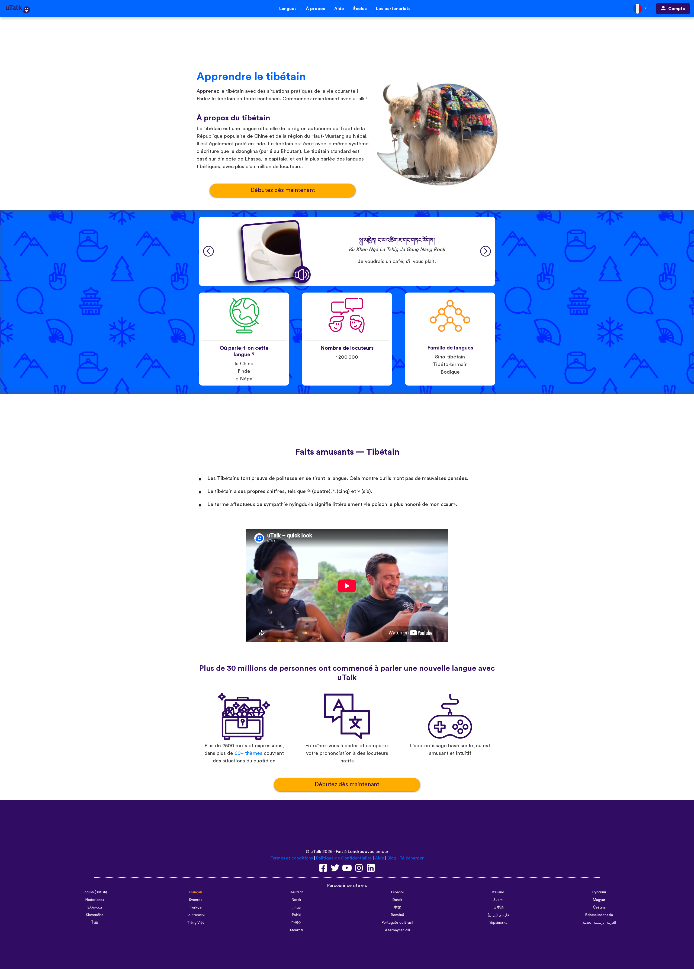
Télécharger (412, 858)
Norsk (296, 900)
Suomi (498, 900)
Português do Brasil (397, 923)
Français (196, 892)
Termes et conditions (291, 858)
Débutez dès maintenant (282, 190)
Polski (296, 915)
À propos (315, 9)
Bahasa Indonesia (599, 915)
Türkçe (196, 907)
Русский (599, 892)
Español (397, 892)
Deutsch (296, 892)
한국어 (296, 923)
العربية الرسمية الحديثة (599, 923)
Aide (339, 9)
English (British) (95, 892)
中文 (397, 907)
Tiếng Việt (195, 923)
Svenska (196, 900)
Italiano (498, 892)
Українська (498, 923)
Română (397, 915)
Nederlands (94, 900)
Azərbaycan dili (397, 930)
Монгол (296, 930)
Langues (288, 9)
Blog (391, 858)
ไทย (95, 923)
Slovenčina (95, 915)
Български (196, 915)
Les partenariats (393, 9)
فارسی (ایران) (498, 915)
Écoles (360, 9)
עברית (297, 907)
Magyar (599, 900)
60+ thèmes (248, 753)
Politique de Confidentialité (344, 858)
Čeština (599, 907)
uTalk (315, 851)
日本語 (498, 907)
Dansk (397, 900)
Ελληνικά (95, 907)
